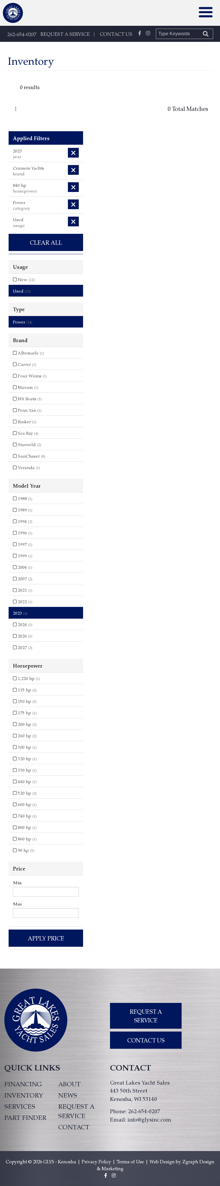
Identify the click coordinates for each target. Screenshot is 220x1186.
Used (22, 291)
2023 (20, 613)
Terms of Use (130, 1161)
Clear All (46, 242)
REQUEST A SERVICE (65, 34)
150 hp (27, 701)
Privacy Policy (96, 1161)
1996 (24, 533)
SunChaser (31, 456)
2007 (24, 578)
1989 (24, 510)
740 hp (27, 816)
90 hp (25, 850)
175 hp (27, 712)
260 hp (27, 735)
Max (17, 904)
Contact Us (145, 1040)
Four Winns (32, 376)
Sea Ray (27, 433)
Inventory (23, 1095)
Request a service (76, 1111)
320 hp (27, 758)
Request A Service (146, 1015)
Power (22, 322)
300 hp (27, 747)
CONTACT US (116, 34)
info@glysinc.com (149, 1119)
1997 (24, 544)
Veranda (28, 467)
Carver (26, 364)
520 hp (27, 793)
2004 (24, 567)
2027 (24, 647)
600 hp (27, 804)
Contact (73, 1126)
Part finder (25, 1117)
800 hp (27, 827)
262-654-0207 (21, 34)
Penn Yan (29, 410)
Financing (23, 1083)
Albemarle (30, 353)
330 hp (27, 770)
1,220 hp (28, 678)
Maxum (27, 387)
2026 (24, 636)
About (69, 1083)
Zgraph (190, 1161)
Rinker (26, 421)
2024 (24, 624)
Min (17, 882)
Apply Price (46, 938)
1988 (24, 498)
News (67, 1095)
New (26, 279)
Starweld (29, 444)
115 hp (27, 690)
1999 (24, 555)
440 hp (27, 781)
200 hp (27, 724)
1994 (24, 521)
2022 (24, 601)
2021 (24, 590)
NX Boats (29, 398)
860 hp (27, 839)
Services (19, 1106)
